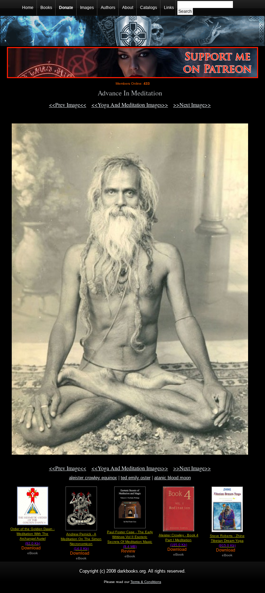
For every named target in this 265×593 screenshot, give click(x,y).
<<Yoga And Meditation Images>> (129, 104)
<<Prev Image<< (67, 104)
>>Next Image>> (192, 104)
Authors (108, 7)
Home (27, 7)
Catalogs (148, 7)
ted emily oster (135, 477)
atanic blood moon (172, 477)
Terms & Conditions (145, 582)
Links (169, 7)
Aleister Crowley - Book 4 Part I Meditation (178, 540)
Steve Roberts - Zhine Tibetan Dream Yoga (227, 540)
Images (87, 7)
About (127, 7)
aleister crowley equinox (93, 477)
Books (46, 7)
